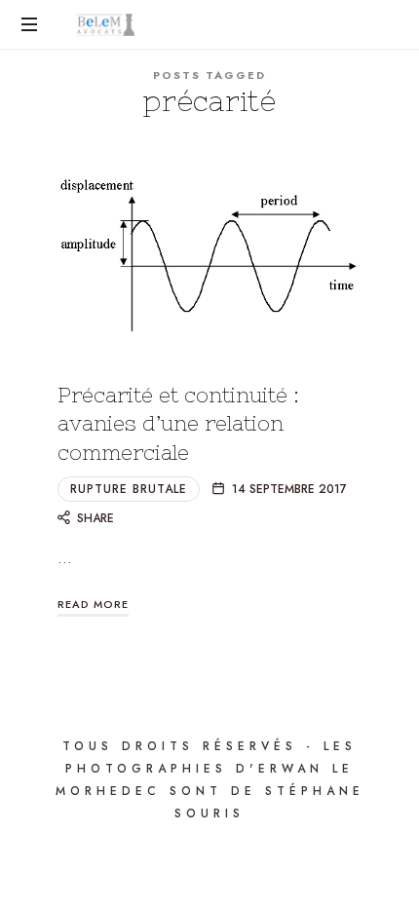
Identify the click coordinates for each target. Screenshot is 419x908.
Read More (93, 604)
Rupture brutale (128, 489)
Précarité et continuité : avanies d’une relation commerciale (178, 424)
